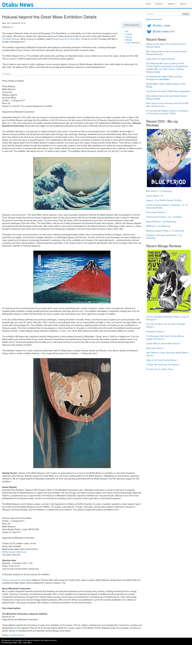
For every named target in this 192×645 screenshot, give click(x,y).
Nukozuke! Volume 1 (155, 348)
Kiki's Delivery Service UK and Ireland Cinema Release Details (166, 97)
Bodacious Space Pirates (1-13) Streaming (165, 230)
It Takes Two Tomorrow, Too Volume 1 (163, 364)
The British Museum (11, 38)
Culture (129, 34)
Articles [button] (158, 3)
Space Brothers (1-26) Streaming (161, 221)
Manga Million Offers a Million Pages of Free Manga (166, 85)
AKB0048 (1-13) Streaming (158, 226)
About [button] (183, 3)
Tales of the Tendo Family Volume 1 (162, 360)
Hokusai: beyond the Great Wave (16, 580)
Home (148, 3)
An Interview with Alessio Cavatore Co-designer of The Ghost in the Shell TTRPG (167, 112)
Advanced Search (154, 19)
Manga (129, 39)
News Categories (131, 24)
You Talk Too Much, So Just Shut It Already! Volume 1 (165, 325)
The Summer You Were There (159, 369)
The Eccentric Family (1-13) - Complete (163, 216)
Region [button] (171, 3)
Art (127, 31)
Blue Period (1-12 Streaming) (159, 191)
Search (185, 13)
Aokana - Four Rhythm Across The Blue (164, 200)
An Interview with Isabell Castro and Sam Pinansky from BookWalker (164, 78)
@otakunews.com (164, 31)
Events (129, 36)
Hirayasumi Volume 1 (155, 331)
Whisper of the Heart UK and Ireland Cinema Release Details (166, 45)
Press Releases (133, 42)
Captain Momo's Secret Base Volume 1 (163, 343)
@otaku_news (161, 25)
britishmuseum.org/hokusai (14, 551)
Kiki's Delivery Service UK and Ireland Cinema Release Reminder (166, 53)
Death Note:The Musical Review (160, 58)
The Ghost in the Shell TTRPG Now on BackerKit (168, 91)
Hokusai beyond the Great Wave (65, 38)
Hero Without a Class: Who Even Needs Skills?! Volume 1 (167, 354)
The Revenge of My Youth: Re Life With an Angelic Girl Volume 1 (165, 337)
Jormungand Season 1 (156, 212)
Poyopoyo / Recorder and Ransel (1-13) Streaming (164, 236)
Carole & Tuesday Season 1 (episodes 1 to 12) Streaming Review (167, 206)
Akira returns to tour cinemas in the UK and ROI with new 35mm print (167, 104)
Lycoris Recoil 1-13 (154, 195)
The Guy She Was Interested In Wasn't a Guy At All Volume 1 (167, 318)
